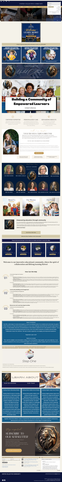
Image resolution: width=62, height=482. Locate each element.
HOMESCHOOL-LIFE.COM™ (55, 480)
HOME (19, 6)
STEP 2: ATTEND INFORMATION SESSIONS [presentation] (22, 346)
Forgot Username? (5, 466)
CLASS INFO (31, 6)
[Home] (1, 1)
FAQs (37, 6)
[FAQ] (6, 1)
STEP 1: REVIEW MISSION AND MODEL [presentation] (8, 346)
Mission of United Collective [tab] (47, 459)
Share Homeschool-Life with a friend (53, 479)
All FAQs (58, 470)
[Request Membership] (3, 1)
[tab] (8, 346)
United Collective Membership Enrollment (9, 464)
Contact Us (42, 6)
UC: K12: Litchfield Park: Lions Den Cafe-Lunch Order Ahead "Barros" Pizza (31, 459)
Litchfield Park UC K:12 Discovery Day (31, 461)
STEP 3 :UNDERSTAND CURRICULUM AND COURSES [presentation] (37, 346)
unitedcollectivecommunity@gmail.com (52, 473)
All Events (38, 470)
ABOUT (25, 6)
